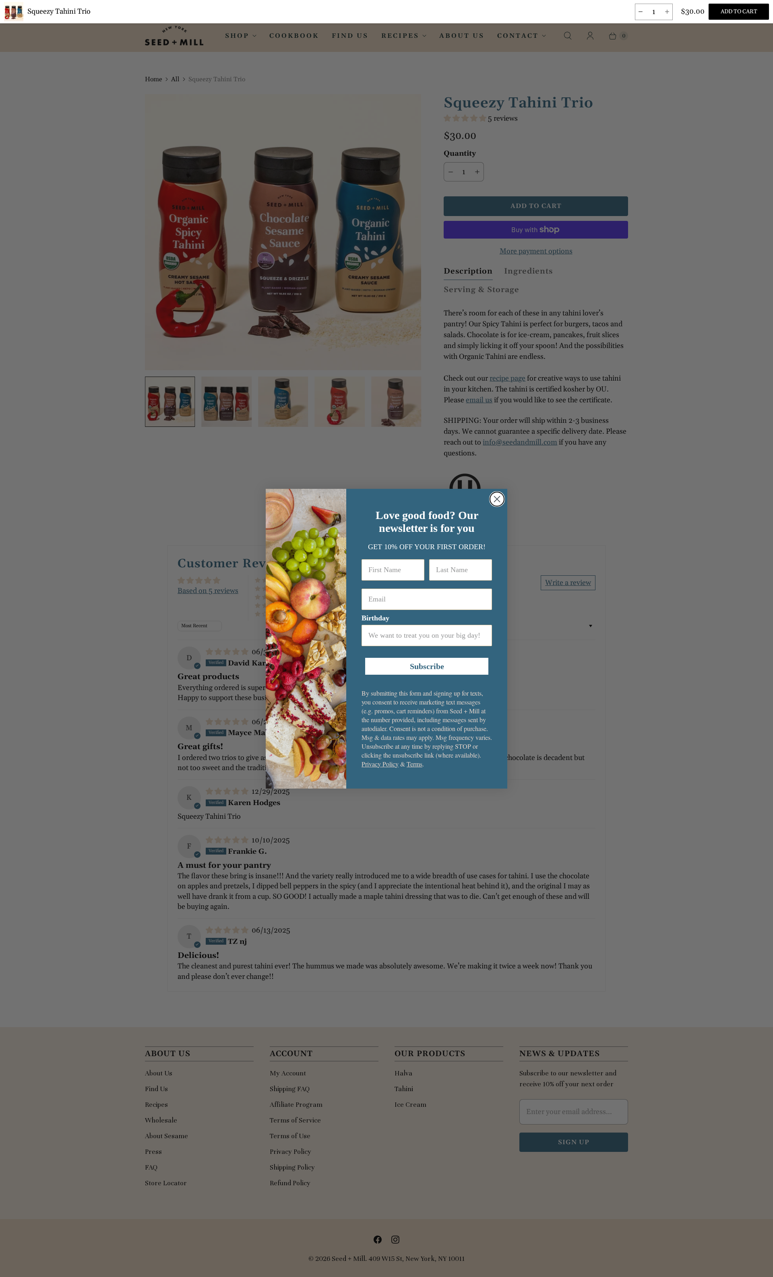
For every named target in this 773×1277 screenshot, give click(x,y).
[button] (640, 12)
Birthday (375, 618)
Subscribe (427, 666)
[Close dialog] (497, 499)
